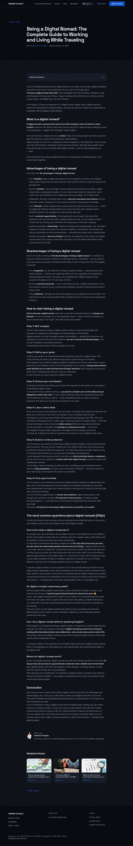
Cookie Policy (94, 821)
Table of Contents (36, 77)
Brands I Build (13, 818)
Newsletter (74, 4)
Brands (57, 4)
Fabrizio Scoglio (41, 46)
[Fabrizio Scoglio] (29, 735)
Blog (65, 4)
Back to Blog (15, 22)
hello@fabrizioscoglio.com (17, 838)
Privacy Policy (94, 817)
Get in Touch (117, 4)
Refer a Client (13, 825)
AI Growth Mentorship (43, 4)
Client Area (101, 4)
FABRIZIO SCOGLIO (15, 3)
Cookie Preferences (97, 825)
